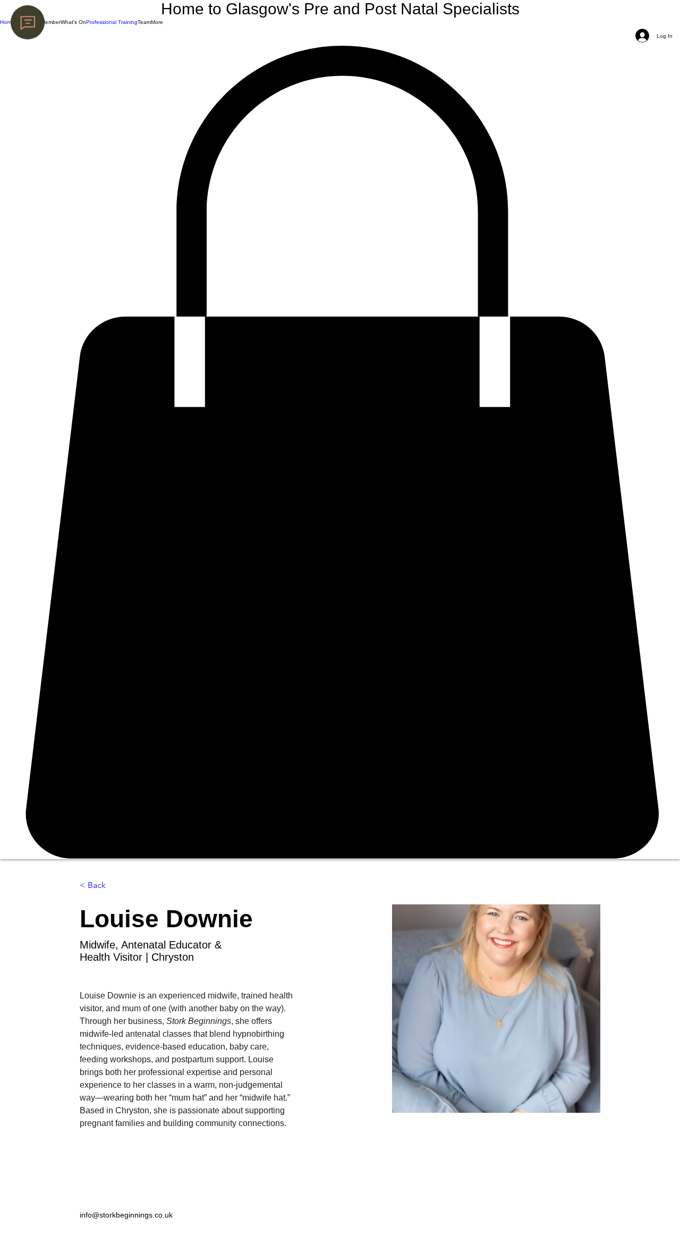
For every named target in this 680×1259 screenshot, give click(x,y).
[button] (37, 22)
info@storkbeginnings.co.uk (126, 1215)
